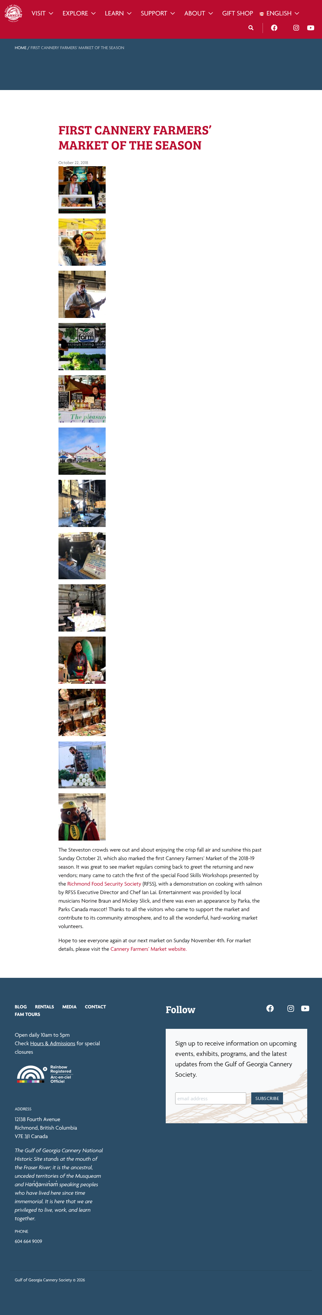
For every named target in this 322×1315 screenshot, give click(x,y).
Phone (21, 1231)
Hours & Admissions (52, 1043)
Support (154, 13)
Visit (38, 13)
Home (20, 47)
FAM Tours (27, 1014)
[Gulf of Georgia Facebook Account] (274, 28)
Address (23, 1109)
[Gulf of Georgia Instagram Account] (296, 28)
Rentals (44, 1007)
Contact (95, 1007)
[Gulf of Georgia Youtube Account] (310, 28)
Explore (75, 13)
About (194, 13)
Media (69, 1007)
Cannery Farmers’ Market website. (149, 949)
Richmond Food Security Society (103, 884)
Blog (21, 1007)
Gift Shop (237, 13)
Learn (114, 13)
